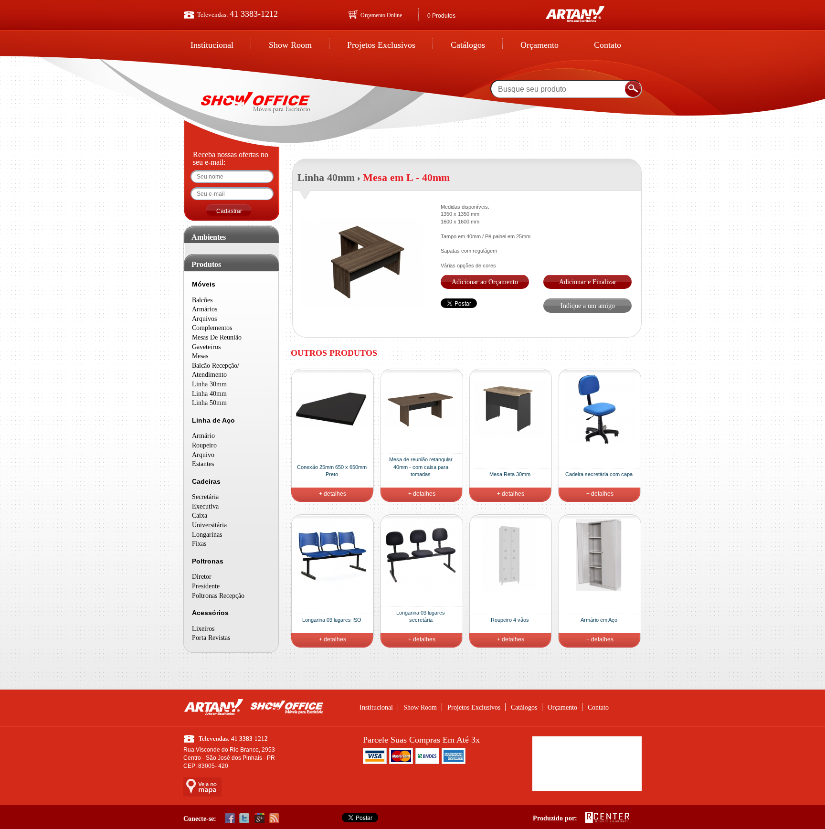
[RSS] (274, 818)
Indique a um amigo (588, 305)
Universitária (209, 525)
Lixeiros (203, 628)
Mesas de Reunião (217, 337)
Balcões (202, 300)
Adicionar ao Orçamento (485, 282)
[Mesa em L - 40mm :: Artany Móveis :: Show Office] (256, 97)
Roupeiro (204, 445)
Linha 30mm (209, 384)
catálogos (468, 45)
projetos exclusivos (381, 45)
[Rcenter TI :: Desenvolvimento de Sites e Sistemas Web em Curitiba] (607, 821)
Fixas (199, 543)
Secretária (205, 496)
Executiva (205, 506)
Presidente (206, 586)
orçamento (539, 45)
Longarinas (207, 534)
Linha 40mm (209, 393)
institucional (211, 45)
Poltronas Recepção (218, 595)
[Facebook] (229, 818)
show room (290, 45)
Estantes (203, 464)
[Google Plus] (259, 818)
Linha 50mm (209, 402)
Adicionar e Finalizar (587, 282)
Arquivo (203, 454)
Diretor (202, 576)
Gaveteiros (206, 347)
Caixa (199, 515)
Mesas (200, 356)
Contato (607, 45)
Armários (204, 309)
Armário (203, 435)
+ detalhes (332, 493)
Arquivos (204, 318)
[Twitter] (244, 818)
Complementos (212, 327)
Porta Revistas (211, 637)
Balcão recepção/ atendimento (215, 370)
